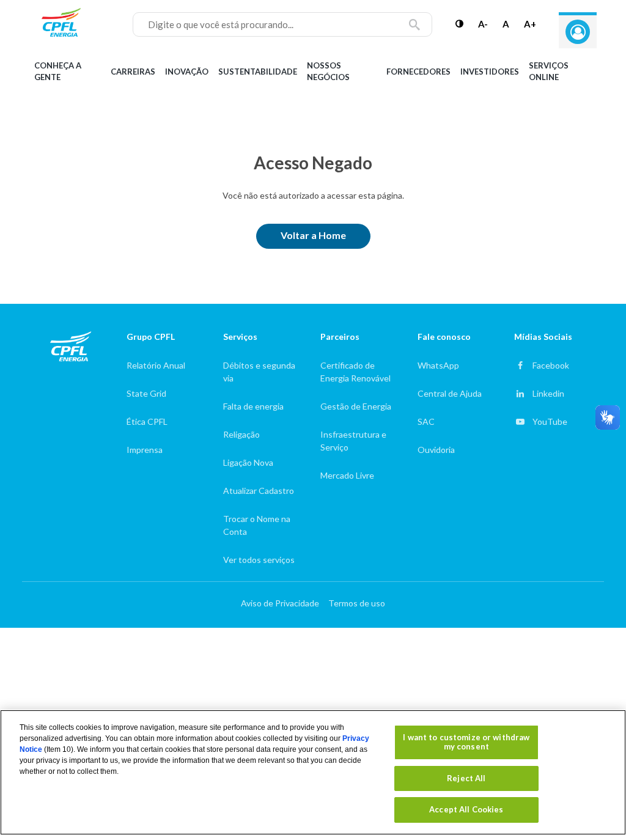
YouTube (549, 421)
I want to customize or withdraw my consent (466, 742)
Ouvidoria (436, 449)
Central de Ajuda (450, 393)
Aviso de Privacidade (280, 603)
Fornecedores (418, 71)
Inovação (186, 71)
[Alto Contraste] (459, 23)
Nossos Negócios (328, 72)
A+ (530, 23)
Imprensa (145, 449)
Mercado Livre (347, 475)
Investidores (489, 71)
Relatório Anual (156, 365)
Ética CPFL (147, 421)
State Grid (146, 393)
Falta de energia (253, 406)
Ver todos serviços (259, 559)
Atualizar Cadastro (258, 490)
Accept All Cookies (466, 809)
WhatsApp (438, 365)
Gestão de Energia (355, 406)
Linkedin (548, 393)
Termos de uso (356, 603)
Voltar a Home (313, 235)
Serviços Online (549, 72)
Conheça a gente (57, 72)
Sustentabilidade (257, 71)
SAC (426, 421)
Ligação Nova (248, 462)
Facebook (550, 365)
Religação (241, 434)
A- (483, 23)
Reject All (466, 778)
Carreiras (133, 71)
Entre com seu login (578, 31)
